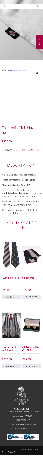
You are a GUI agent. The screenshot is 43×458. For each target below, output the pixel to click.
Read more (11, 297)
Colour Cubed (13, 452)
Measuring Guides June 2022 (16, 184)
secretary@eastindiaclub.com (24, 424)
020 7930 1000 (26, 416)
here (32, 179)
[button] (37, 73)
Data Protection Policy (18, 428)
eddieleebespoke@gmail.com (19, 193)
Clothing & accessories (26, 149)
